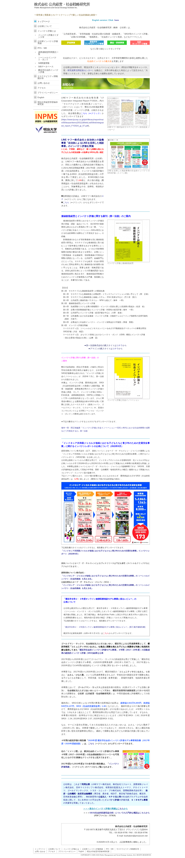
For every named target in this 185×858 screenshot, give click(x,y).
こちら (66, 202)
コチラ (119, 345)
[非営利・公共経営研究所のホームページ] (46, 123)
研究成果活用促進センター (79, 70)
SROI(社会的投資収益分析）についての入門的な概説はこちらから (119, 813)
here (116, 20)
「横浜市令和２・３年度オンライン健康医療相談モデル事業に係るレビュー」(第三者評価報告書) (104, 627)
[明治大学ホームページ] (46, 134)
